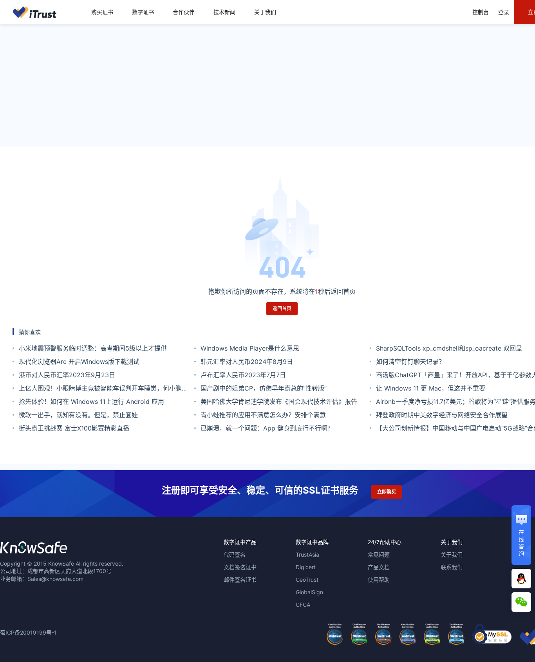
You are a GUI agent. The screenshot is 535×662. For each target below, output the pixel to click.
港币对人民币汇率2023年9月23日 (67, 375)
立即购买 (386, 492)
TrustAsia (307, 554)
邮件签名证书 (240, 579)
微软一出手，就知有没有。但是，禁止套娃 (78, 415)
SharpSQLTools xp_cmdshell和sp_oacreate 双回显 (449, 348)
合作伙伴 (184, 12)
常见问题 (379, 554)
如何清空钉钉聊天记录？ (410, 361)
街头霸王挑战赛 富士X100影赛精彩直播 (74, 428)
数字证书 (143, 12)
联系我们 (452, 567)
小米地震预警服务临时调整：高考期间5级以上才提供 (93, 348)
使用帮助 (379, 579)
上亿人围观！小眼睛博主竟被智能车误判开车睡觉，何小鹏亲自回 (103, 389)
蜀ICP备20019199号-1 (28, 632)
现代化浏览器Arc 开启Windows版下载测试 (79, 361)
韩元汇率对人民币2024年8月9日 (247, 361)
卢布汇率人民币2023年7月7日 (243, 375)
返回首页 (282, 308)
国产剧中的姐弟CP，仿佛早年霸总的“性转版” (264, 388)
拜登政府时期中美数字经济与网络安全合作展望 (442, 415)
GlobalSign (309, 592)
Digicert (306, 567)
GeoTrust (307, 579)
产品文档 (379, 567)
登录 (503, 12)
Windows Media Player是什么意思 (250, 348)
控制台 (480, 12)
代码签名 (235, 554)
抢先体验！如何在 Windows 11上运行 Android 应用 (91, 401)
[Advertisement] (267, 85)
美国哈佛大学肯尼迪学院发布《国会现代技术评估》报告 (279, 401)
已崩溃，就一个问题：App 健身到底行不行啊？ (267, 428)
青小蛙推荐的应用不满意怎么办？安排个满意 (263, 415)
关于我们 (265, 12)
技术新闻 (224, 12)
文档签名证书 (240, 567)
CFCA (303, 604)
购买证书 (102, 12)
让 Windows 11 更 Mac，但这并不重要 (430, 388)
